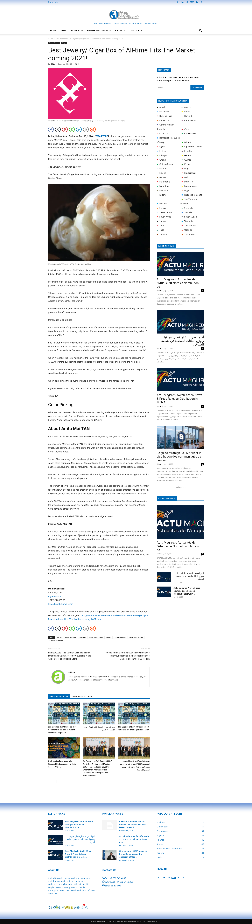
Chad (186, 129)
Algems (59, 637)
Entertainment (62, 38)
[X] (202, 2)
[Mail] (187, 2)
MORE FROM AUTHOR (82, 696)
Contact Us (136, 30)
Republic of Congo (193, 194)
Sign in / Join (53, 2)
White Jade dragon (136, 637)
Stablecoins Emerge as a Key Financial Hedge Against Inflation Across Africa (62, 764)
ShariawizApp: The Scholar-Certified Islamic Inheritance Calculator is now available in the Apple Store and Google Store (69, 655)
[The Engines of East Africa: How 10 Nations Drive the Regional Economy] (134, 713)
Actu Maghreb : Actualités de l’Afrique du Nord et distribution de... (178, 283)
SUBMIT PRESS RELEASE (99, 30)
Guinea (187, 159)
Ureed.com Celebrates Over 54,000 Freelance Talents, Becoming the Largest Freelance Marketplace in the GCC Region (128, 655)
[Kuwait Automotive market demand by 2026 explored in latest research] (109, 825)
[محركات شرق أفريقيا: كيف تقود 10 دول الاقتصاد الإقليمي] (99, 713)
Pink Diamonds (120, 637)
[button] (200, 31)
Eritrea (162, 151)
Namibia (163, 190)
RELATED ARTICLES (59, 696)
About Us (120, 30)
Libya (186, 168)
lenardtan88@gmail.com (60, 604)
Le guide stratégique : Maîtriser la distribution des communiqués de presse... (179, 456)
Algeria (187, 107)
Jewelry (108, 637)
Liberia (162, 173)
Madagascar (190, 173)
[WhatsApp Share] (72, 129)
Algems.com (54, 596)
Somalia (188, 212)
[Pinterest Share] (65, 129)
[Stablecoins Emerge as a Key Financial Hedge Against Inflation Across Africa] (64, 748)
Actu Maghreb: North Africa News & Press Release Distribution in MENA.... (179, 398)
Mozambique (190, 186)
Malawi (162, 177)
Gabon (187, 155)
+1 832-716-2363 (125, 881)
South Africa (165, 216)
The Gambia (190, 225)
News (63, 30)
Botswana (164, 111)
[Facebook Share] (51, 129)
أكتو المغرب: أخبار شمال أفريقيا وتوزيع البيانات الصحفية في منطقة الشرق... (182, 340)
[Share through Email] (86, 129)
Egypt (162, 146)
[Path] (192, 2)
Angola (162, 107)
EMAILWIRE (102, 136)
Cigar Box (82, 637)
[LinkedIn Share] (79, 129)
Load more (179, 487)
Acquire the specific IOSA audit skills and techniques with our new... (134, 839)
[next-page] (54, 781)
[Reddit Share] (93, 129)
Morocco (188, 181)
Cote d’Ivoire (190, 133)
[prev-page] (50, 781)
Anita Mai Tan (70, 637)
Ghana (162, 159)
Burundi (188, 116)
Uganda (188, 229)
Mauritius (164, 186)
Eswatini (188, 151)
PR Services (77, 30)
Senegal (163, 208)
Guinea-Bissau (166, 164)
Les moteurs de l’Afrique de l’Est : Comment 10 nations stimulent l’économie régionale (62, 730)
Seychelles (189, 208)
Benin (187, 111)
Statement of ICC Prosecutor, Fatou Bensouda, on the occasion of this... (133, 854)
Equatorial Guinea (193, 146)
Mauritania (164, 181)
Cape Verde (190, 120)
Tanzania (188, 221)
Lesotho (163, 168)
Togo (161, 229)
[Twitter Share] (58, 129)
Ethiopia (163, 155)
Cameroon (164, 120)
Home (53, 30)
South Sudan (190, 216)
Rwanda (163, 203)
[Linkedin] (182, 2)
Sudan (162, 221)
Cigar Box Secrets (96, 637)
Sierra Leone (165, 212)
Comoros (163, 133)
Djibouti (188, 142)
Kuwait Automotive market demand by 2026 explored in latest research (132, 824)
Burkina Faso (165, 116)
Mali (186, 177)
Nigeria (163, 194)
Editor (53, 64)
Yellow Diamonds (56, 641)
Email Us (116, 885)
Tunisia (163, 225)
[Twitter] (183, 877)
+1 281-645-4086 (118, 878)
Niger (187, 190)
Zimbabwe (189, 234)
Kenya (64, 43)
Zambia (163, 234)
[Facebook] (177, 2)
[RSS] (197, 2)
